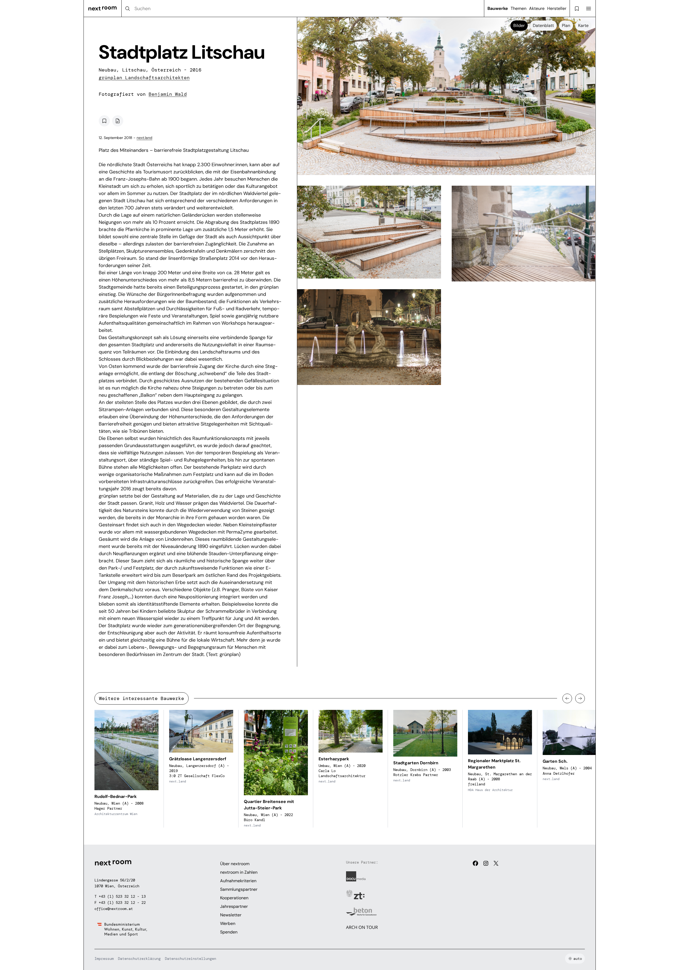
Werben (227, 923)
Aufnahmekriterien (238, 881)
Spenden (228, 932)
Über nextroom (234, 863)
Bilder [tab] (519, 25)
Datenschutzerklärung (139, 958)
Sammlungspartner (238, 889)
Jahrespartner (234, 906)
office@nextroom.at (113, 908)
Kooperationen (234, 898)
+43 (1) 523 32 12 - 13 (122, 896)
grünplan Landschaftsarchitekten (144, 77)
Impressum (104, 958)
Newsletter (230, 915)
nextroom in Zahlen (238, 872)
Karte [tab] (583, 25)
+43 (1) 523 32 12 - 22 (122, 902)
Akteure (537, 8)
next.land (144, 137)
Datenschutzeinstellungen (190, 958)
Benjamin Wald (168, 94)
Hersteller (556, 8)
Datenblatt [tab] (543, 25)
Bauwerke (497, 8)
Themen (518, 8)
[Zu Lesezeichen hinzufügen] (104, 120)
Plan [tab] (566, 25)
